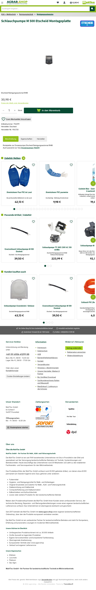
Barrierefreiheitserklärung (47, 358)
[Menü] (2, 2)
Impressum (41, 348)
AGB (39, 354)
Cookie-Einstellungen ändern (18, 376)
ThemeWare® (68, 584)
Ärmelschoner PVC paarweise (57, 192)
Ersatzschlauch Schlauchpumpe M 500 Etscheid (19, 250)
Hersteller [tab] (41, 139)
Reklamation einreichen (76, 352)
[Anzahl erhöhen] (15, 110)
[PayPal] (46, 409)
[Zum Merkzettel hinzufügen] (33, 164)
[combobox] (45, 8)
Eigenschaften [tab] (26, 139)
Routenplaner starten (19, 427)
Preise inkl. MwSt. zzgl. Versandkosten (14, 103)
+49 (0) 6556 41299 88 (17, 354)
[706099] (49, 60)
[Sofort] (45, 424)
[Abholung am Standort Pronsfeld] (71, 424)
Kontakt (40, 361)
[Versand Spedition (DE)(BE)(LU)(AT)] (71, 409)
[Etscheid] (87, 23)
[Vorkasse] (42, 416)
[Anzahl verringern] (3, 110)
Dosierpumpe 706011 (30, 148)
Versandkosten (43, 364)
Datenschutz (42, 351)
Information (40, 342)
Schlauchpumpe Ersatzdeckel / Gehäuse (19, 306)
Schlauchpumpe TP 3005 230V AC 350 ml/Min (57, 248)
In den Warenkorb (51, 110)
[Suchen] (92, 8)
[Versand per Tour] (71, 416)
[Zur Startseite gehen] (17, 2)
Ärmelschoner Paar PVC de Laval (19, 192)
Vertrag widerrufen (73, 348)
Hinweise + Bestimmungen (48, 368)
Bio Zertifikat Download (46, 377)
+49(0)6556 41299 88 (67, 332)
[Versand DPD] (71, 432)
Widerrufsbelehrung (75, 356)
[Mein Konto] (64, 2)
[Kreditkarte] (38, 409)
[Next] (93, 183)
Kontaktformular (12, 371)
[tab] (10, 139)
